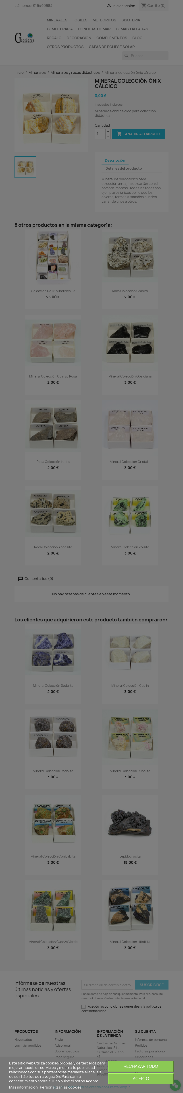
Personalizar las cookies (61, 1087)
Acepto (141, 1078)
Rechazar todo (141, 1066)
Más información (23, 1087)
